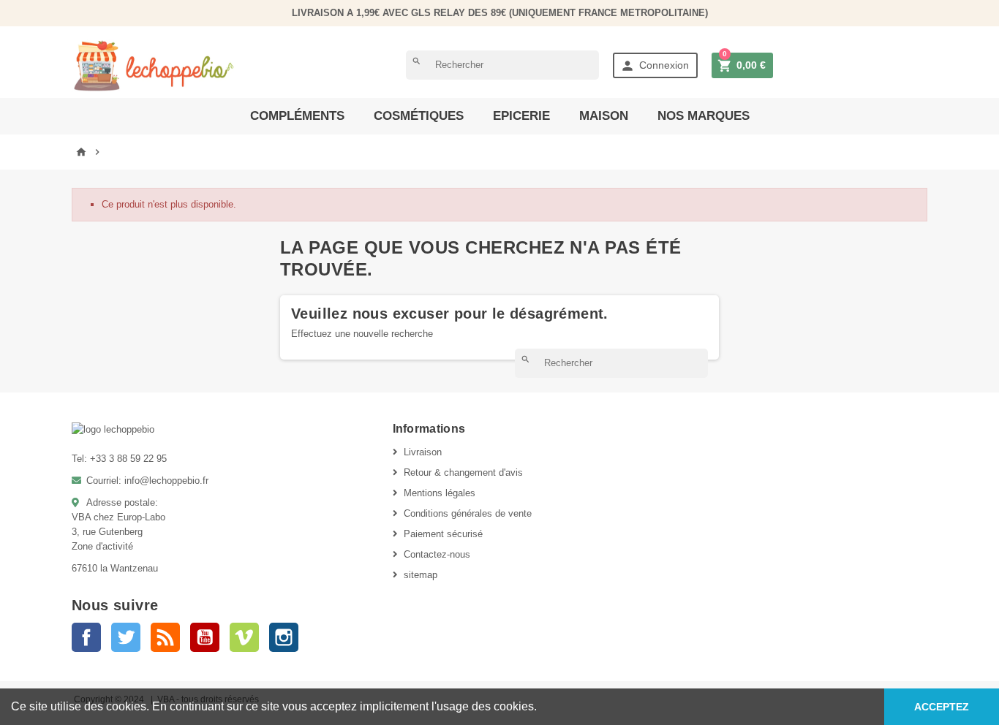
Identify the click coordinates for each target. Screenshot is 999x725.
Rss (165, 637)
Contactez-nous (437, 554)
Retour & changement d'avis (463, 472)
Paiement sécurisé (443, 533)
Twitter (125, 637)
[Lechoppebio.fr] (155, 64)
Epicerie (521, 116)
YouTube (204, 637)
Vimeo (244, 637)
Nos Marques (703, 116)
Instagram (283, 637)
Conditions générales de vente (468, 513)
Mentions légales (439, 492)
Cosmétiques (419, 116)
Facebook (86, 637)
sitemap (420, 574)
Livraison (423, 452)
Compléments (297, 116)
